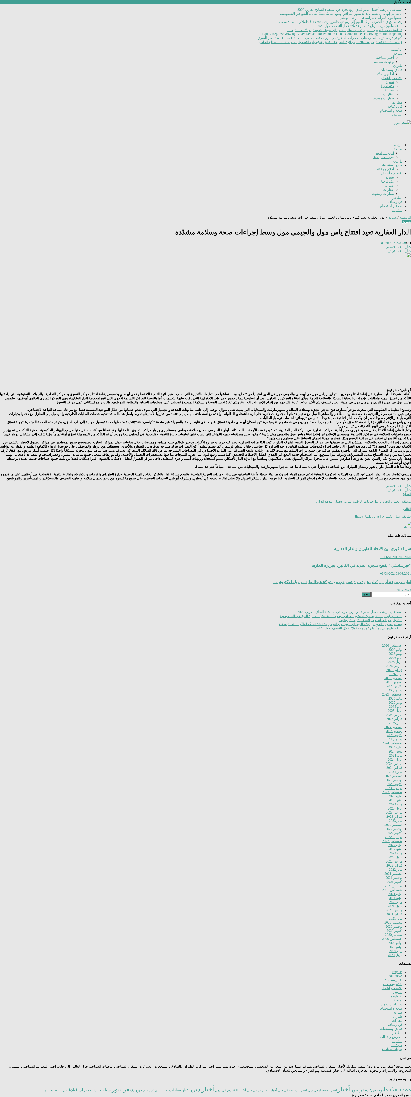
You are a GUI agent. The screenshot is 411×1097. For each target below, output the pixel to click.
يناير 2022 (395, 869)
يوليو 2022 (395, 845)
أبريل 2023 (395, 808)
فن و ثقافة (394, 106)
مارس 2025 (394, 715)
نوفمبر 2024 (394, 731)
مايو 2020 (395, 951)
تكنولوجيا (387, 86)
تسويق (389, 82)
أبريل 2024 (395, 759)
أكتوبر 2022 (394, 833)
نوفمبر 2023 (394, 780)
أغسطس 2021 (392, 890)
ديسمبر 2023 (393, 776)
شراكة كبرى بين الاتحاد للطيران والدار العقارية (372, 548)
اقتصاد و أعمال (391, 78)
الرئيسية (396, 49)
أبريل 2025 (395, 710)
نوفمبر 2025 (394, 682)
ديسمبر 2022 (393, 825)
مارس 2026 (394, 666)
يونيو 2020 (395, 947)
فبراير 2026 (394, 670)
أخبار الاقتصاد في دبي (322, 1090)
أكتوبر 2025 (394, 686)
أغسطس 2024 (392, 743)
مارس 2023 (394, 812)
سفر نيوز (123, 1089)
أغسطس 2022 (392, 841)
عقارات (388, 94)
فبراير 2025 (394, 719)
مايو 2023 (395, 804)
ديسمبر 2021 (393, 873)
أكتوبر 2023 (394, 784)
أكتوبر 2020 (394, 930)
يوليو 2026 (395, 649)
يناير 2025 (395, 723)
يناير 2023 (395, 820)
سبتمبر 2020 (393, 934)
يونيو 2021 (395, 898)
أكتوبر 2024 (394, 735)
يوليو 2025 (395, 698)
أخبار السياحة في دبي (292, 1090)
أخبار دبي (202, 1089)
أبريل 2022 (395, 857)
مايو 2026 (395, 658)
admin (385, 243)
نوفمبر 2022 (394, 829)
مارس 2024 (394, 763)
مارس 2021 (394, 910)
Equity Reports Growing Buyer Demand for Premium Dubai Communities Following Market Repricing (332, 34)
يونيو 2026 (395, 653)
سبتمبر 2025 (393, 690)
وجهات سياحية (383, 61)
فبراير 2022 (394, 865)
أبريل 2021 (395, 906)
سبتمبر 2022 (393, 837)
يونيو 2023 (395, 800)
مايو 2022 (395, 853)
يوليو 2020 (395, 943)
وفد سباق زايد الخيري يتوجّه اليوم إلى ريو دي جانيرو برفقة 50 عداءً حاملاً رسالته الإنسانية (340, 22)
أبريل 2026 (395, 662)
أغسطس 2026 (392, 645)
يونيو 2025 (395, 702)
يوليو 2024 (395, 747)
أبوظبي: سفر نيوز (368, 1089)
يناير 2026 (395, 674)
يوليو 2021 (395, 894)
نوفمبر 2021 (394, 877)
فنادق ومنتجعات (391, 70)
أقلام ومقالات (384, 74)
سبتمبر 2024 (393, 739)
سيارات (95, 1090)
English (397, 972)
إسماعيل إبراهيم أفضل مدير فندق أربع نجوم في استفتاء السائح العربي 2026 (349, 9)
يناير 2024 (395, 772)
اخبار (165, 1090)
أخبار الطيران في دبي (262, 1090)
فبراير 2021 (394, 914)
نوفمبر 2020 (394, 926)
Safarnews (395, 976)
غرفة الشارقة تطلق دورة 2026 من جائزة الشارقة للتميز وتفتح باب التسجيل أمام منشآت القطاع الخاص (330, 42)
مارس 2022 (394, 861)
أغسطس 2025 (392, 694)
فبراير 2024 (394, 767)
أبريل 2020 (395, 955)
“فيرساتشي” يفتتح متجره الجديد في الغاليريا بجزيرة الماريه (361, 565)
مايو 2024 (395, 755)
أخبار (344, 1089)
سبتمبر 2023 (393, 788)
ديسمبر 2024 (393, 727)
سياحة (397, 53)
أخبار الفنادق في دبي (230, 1090)
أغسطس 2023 (392, 792)
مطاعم (397, 102)
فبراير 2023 (394, 816)
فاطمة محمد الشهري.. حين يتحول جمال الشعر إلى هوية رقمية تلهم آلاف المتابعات (344, 30)
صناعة (389, 90)
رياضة (398, 1000)
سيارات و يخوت (383, 98)
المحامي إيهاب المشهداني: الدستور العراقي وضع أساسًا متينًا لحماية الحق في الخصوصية (341, 13)
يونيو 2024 (395, 751)
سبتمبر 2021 (393, 886)
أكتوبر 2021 (394, 882)
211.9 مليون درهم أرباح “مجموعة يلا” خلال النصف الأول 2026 (359, 26)
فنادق (72, 1089)
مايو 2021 (395, 902)
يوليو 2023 (395, 796)
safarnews (398, 1089)
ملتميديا (397, 114)
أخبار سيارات (179, 1090)
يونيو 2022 (395, 849)
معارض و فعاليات (390, 1037)
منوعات (396, 1045)
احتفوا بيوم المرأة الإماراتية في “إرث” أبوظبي (370, 18)
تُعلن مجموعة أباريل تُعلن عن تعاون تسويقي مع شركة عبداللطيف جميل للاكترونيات (342, 582)
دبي (140, 1089)
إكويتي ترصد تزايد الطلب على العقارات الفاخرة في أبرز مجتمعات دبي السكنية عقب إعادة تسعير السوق (330, 38)
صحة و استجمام (391, 110)
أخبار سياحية (385, 57)
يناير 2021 (395, 918)
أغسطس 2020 (392, 939)
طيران (397, 66)
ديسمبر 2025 (393, 678)
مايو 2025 (395, 706)
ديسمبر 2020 (393, 922)
